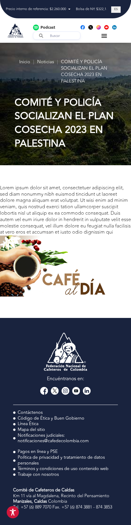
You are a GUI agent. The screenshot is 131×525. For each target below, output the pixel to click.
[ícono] (90, 27)
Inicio (24, 62)
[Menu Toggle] (104, 36)
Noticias (45, 62)
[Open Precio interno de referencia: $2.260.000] (69, 9)
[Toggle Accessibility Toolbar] (12, 512)
